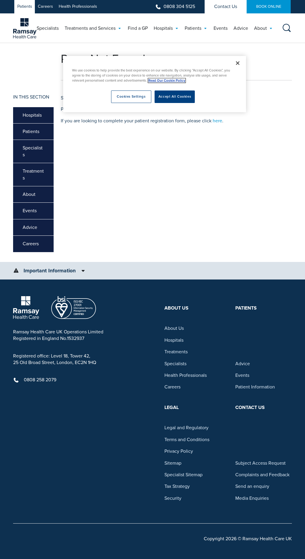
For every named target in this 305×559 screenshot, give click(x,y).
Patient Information (255, 387)
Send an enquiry (252, 486)
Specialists (33, 151)
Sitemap (172, 463)
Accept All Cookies (174, 97)
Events (30, 211)
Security (172, 498)
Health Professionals (78, 6)
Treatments (33, 174)
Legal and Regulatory (186, 428)
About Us (174, 328)
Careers (45, 6)
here (217, 121)
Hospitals (32, 115)
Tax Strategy (177, 486)
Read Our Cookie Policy (166, 80)
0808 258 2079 (40, 380)
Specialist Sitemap (183, 475)
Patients (24, 6)
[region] (154, 84)
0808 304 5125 (179, 7)
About (29, 194)
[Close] (237, 63)
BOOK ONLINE (268, 6)
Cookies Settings (131, 97)
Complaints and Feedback (262, 475)
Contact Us (225, 7)
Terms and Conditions (186, 440)
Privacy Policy (178, 451)
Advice (30, 227)
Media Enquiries (252, 498)
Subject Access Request (260, 463)
